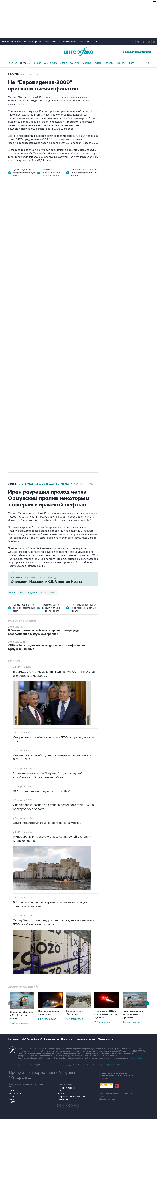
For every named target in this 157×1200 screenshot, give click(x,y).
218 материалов (102, 1022)
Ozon (35, 357)
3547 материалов (19, 1023)
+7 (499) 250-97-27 (113, 1065)
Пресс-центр (51, 1039)
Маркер (12, 1099)
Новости (108, 63)
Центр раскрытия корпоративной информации (71, 1097)
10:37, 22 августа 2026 (83, 484)
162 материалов (74, 1019)
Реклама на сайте (85, 1039)
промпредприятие (50, 357)
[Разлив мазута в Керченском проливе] (135, 1007)
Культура (74, 63)
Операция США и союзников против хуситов (106, 1014)
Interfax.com (50, 41)
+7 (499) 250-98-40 (92, 1065)
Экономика (50, 63)
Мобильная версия (11, 41)
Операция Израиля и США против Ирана (47, 484)
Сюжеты (120, 63)
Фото (131, 63)
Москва (86, 63)
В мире (37, 63)
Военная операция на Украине (44, 200)
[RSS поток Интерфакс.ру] (73, 1106)
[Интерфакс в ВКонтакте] (68, 1106)
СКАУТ (12, 1096)
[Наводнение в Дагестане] (78, 1007)
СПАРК (12, 1090)
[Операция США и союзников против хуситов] (106, 1007)
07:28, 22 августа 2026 (75, 201)
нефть (52, 592)
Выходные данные (107, 1096)
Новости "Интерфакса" (67, 1088)
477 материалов (131, 1022)
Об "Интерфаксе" (33, 41)
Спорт (63, 63)
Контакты (13, 1039)
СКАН (59, 1091)
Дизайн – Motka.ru (107, 1099)
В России (25, 63)
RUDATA (61, 1094)
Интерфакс (78, 51)
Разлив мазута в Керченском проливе (133, 1014)
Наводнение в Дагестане (75, 1013)
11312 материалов (47, 1019)
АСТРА (12, 1102)
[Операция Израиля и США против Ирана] (22, 1008)
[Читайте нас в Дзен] (59, 1106)
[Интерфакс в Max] (77, 1106)
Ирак (20, 592)
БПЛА (66, 357)
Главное (12, 63)
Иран (12, 592)
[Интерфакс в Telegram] (64, 1106)
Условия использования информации (115, 1093)
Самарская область (19, 357)
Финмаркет (86, 41)
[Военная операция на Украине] (50, 1007)
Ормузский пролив (36, 592)
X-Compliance (15, 1093)
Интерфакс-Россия (68, 41)
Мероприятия (105, 1039)
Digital (97, 63)
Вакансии (66, 1039)
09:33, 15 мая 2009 (29, 74)
